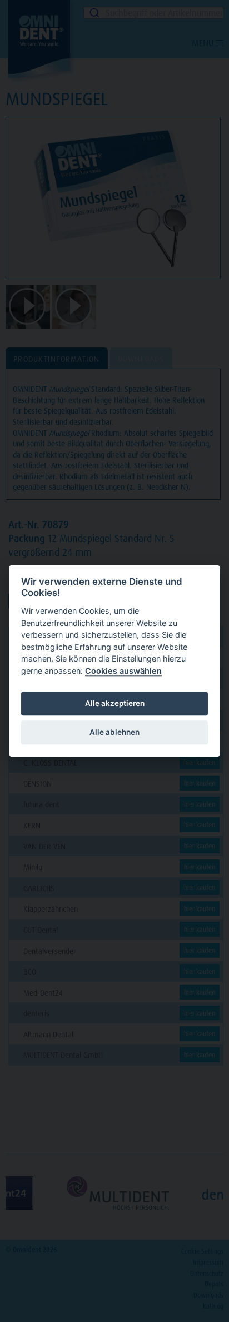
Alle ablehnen (114, 732)
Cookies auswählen (123, 670)
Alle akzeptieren (115, 703)
